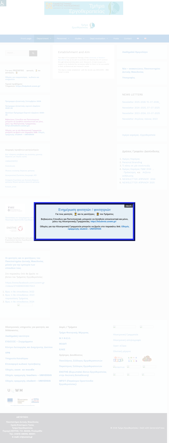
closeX (129, 206)
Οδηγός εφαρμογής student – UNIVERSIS (98, 227)
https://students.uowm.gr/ (103, 221)
